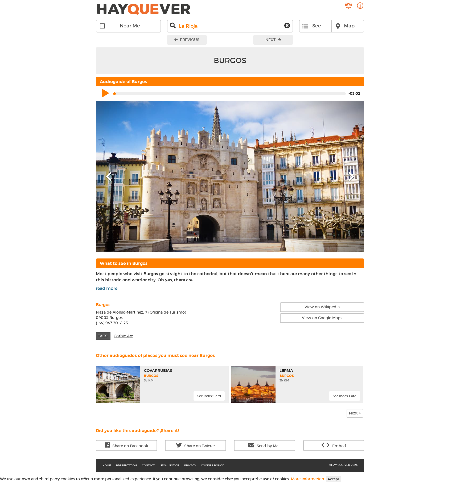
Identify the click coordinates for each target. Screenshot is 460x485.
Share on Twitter (199, 445)
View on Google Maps (322, 317)
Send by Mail (268, 445)
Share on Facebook (129, 445)
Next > (355, 413)
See (316, 26)
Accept (333, 479)
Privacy (190, 465)
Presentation (126, 465)
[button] (116, 176)
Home (106, 465)
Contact (148, 465)
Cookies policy (212, 465)
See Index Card (209, 396)
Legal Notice (169, 465)
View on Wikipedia (322, 307)
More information (307, 478)
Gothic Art (123, 336)
